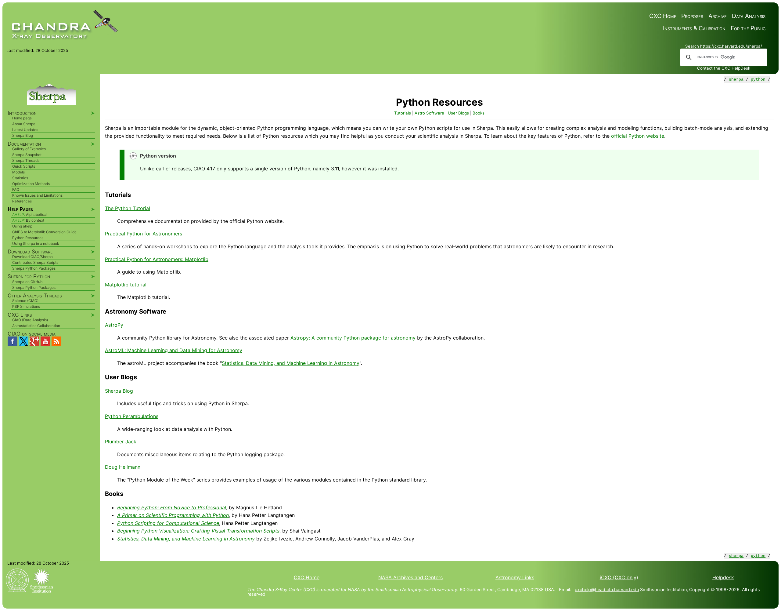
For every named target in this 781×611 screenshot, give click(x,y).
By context (35, 220)
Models (18, 172)
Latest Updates (25, 129)
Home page (22, 118)
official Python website (637, 136)
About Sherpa (23, 124)
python (758, 79)
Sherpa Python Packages (34, 268)
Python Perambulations (131, 416)
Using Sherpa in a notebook (35, 243)
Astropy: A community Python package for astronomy (353, 338)
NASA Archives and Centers (410, 577)
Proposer (692, 16)
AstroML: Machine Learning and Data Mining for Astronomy (173, 350)
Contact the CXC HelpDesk (723, 68)
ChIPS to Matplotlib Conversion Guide (44, 232)
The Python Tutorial (127, 208)
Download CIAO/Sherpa (32, 256)
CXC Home (662, 16)
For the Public (748, 28)
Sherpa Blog (119, 391)
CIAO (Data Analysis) (30, 320)
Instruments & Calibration (694, 28)
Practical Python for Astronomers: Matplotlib (156, 259)
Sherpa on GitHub (27, 281)
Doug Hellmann (122, 467)
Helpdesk (723, 577)
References (22, 201)
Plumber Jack (120, 441)
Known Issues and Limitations (37, 195)
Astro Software (429, 113)
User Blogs (458, 113)
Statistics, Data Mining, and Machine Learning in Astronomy (290, 363)
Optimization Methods (31, 183)
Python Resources (27, 237)
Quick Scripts (23, 166)
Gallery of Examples (29, 149)
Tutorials (402, 113)
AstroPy (114, 325)
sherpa (736, 79)
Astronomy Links (514, 577)
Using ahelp (22, 226)
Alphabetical (36, 214)
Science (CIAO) (25, 300)
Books (478, 113)
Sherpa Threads (25, 160)
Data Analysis (748, 16)
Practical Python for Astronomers (143, 234)
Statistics (20, 178)
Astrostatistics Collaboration (36, 325)
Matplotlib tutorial (125, 285)
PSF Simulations (26, 306)
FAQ (15, 189)
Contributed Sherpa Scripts (35, 262)
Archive (717, 16)
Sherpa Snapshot (26, 154)
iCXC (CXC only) (619, 577)
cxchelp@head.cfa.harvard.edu (607, 589)
